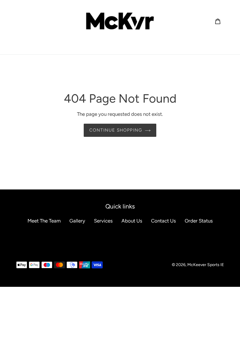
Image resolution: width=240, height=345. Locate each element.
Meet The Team (44, 221)
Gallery (77, 221)
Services (103, 221)
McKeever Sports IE (205, 264)
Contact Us (163, 221)
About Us (131, 221)
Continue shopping (115, 130)
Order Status (199, 221)
